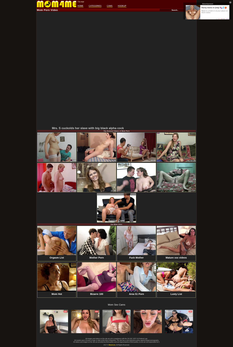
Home (80, 6)
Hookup (122, 6)
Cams (109, 6)
